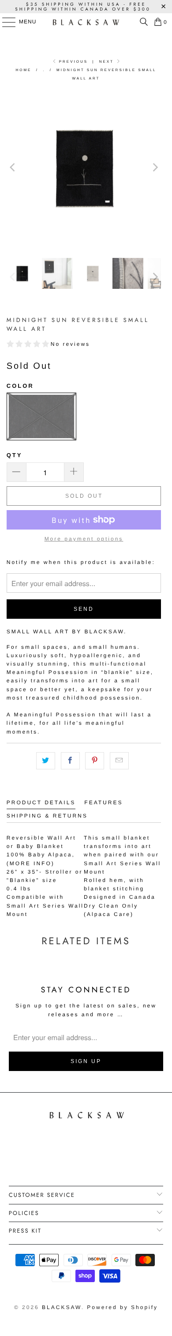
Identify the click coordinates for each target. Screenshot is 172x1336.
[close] (161, 595)
